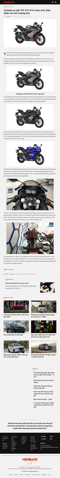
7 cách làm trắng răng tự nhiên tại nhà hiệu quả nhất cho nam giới (44, 405)
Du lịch (12, 446)
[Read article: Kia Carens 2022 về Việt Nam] (16, 326)
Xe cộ (11, 6)
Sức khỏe (5, 443)
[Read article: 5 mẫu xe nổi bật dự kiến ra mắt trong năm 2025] (16, 306)
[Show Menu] (52, 2)
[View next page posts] (31, 363)
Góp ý (49, 474)
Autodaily (10, 269)
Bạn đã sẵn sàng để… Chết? (43, 399)
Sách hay (24, 436)
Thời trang (5, 436)
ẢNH (51, 439)
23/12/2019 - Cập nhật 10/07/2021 (20, 16)
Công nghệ (13, 443)
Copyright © (44, 474)
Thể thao (13, 445)
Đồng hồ (13, 441)
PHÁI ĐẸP (43, 436)
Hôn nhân (33, 440)
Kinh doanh (33, 446)
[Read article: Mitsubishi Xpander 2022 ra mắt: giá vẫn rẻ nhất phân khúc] (16, 346)
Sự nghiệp (33, 444)
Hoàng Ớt (8, 16)
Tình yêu (33, 438)
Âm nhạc (24, 440)
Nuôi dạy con (34, 441)
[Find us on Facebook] (28, 463)
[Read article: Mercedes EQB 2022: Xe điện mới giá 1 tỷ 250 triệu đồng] (43, 346)
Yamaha (22, 274)
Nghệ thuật (24, 438)
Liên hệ (21, 474)
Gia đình (32, 436)
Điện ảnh (24, 441)
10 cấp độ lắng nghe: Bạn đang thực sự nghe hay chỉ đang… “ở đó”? (44, 375)
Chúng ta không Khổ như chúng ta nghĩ (16, 283)
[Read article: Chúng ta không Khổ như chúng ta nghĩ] (47, 287)
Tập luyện (5, 444)
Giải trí (23, 443)
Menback (25, 467)
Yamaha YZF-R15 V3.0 (30, 274)
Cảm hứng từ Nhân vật (45, 445)
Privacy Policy (27, 474)
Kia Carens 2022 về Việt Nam (13, 335)
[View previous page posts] (29, 363)
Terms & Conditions (36, 474)
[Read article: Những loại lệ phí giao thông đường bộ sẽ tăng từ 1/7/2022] (43, 306)
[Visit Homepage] (9, 2)
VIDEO (51, 436)
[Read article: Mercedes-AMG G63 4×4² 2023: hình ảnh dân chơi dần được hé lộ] (43, 326)
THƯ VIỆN (43, 439)
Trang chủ (6, 6)
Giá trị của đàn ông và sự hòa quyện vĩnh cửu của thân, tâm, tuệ (43, 394)
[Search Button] (55, 2)
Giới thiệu (17, 474)
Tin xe (17, 274)
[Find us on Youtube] (31, 463)
